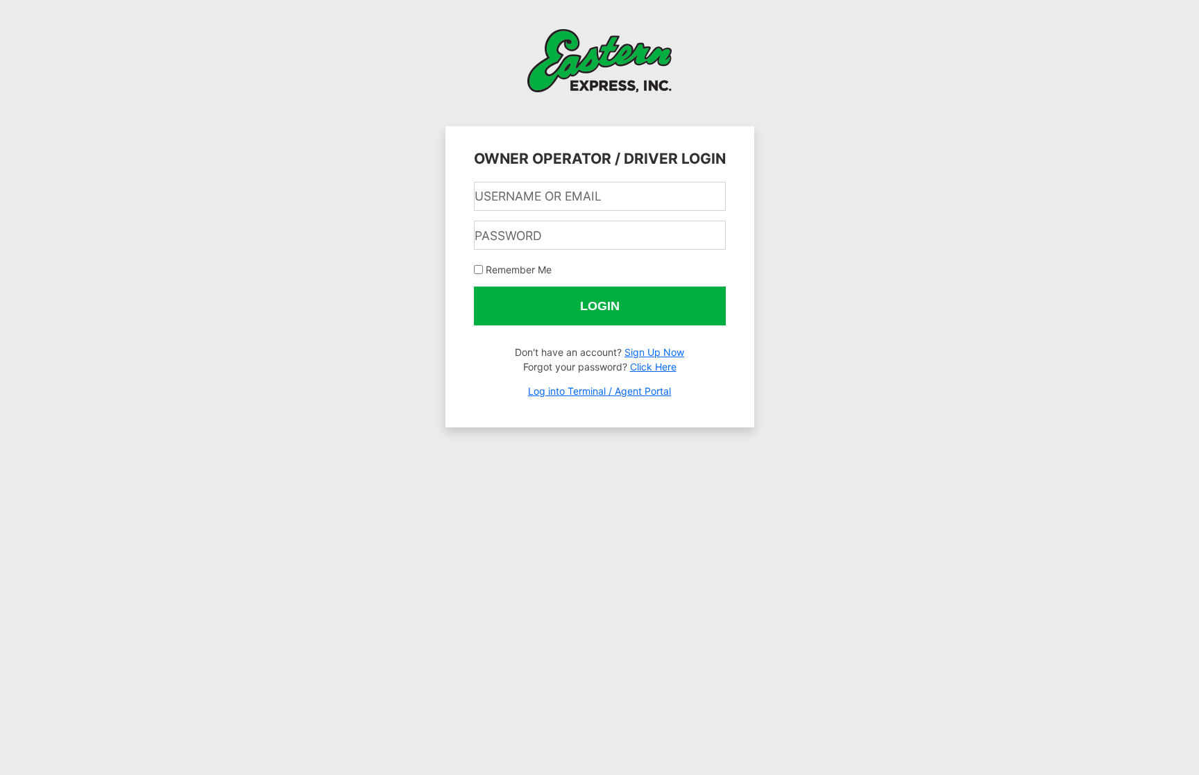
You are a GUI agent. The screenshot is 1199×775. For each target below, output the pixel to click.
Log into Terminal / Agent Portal (599, 391)
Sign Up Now (654, 352)
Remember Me (519, 269)
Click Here (653, 367)
